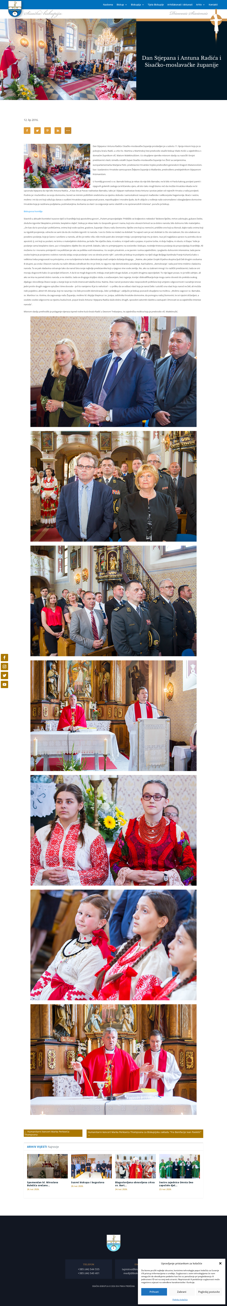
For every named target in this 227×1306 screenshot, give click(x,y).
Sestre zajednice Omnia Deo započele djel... (176, 1184)
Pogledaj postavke (209, 1291)
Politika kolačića (180, 1299)
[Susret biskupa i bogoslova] (91, 1166)
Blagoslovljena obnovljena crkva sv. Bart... (135, 1184)
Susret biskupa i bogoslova (87, 1182)
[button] (220, 1263)
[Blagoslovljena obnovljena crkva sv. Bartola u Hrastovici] (135, 1166)
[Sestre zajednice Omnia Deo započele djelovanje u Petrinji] (179, 1166)
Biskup (120, 4)
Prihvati (154, 1291)
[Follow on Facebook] (4, 657)
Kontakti (213, 4)
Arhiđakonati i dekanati (179, 4)
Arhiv (199, 4)
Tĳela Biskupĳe (156, 4)
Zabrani (181, 1291)
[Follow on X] (4, 675)
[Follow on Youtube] (4, 684)
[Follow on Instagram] (4, 666)
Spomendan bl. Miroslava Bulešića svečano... (42, 1184)
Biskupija (136, 4)
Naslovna (108, 4)
